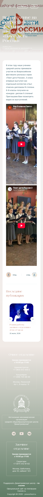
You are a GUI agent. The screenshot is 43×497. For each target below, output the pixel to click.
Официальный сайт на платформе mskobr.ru (21, 490)
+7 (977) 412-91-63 (21, 464)
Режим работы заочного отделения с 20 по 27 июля (20, 327)
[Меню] (6, 7)
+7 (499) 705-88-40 (21, 377)
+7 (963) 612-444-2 (21, 370)
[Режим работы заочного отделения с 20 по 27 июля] (21, 312)
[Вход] (10, 7)
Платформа (22, 6)
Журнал (34, 6)
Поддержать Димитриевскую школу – (21, 484)
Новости (6, 48)
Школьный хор (26, 48)
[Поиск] (14, 7)
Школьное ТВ (15, 48)
